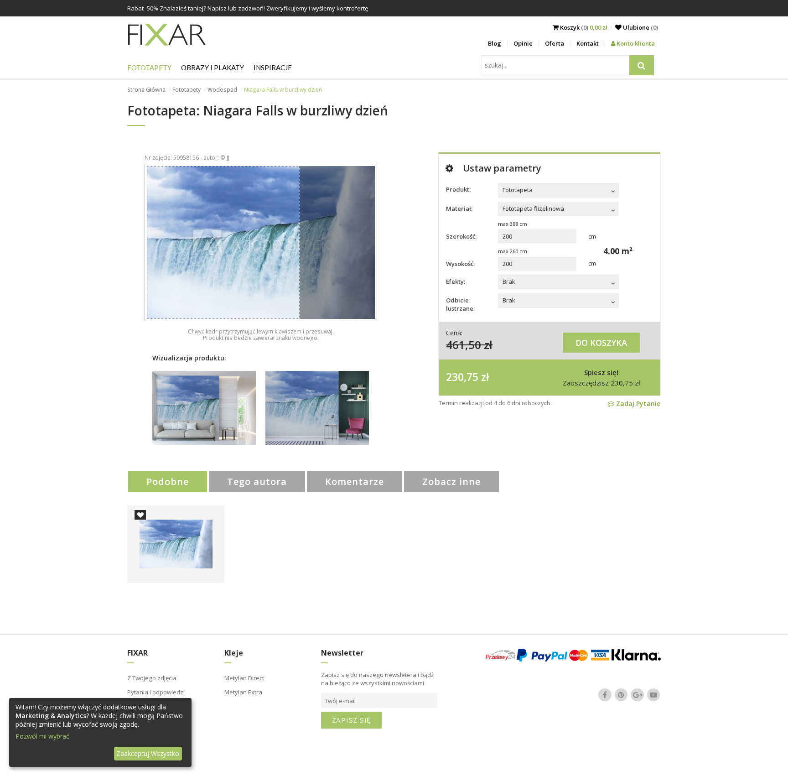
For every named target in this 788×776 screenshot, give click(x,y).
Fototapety (149, 67)
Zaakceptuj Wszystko (147, 753)
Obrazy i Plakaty (212, 67)
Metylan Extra (243, 692)
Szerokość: (461, 236)
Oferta (554, 43)
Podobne (167, 481)
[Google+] (637, 695)
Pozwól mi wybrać (42, 736)
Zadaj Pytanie (637, 403)
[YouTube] (653, 695)
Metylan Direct (244, 678)
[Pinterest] (621, 695)
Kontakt (587, 43)
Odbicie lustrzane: (460, 304)
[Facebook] (605, 695)
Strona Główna (146, 90)
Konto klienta (635, 43)
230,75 (462, 377)
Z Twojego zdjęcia (151, 678)
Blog (494, 43)
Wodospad (222, 90)
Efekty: (455, 281)
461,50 (463, 344)
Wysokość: (460, 264)
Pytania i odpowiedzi (156, 692)
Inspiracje (273, 67)
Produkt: (458, 189)
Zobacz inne (451, 481)
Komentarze (354, 481)
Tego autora (257, 481)
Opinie (523, 43)
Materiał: (459, 208)
